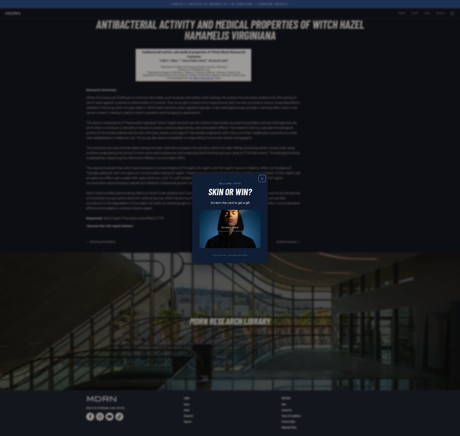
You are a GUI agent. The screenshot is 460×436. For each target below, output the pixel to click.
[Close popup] (262, 178)
